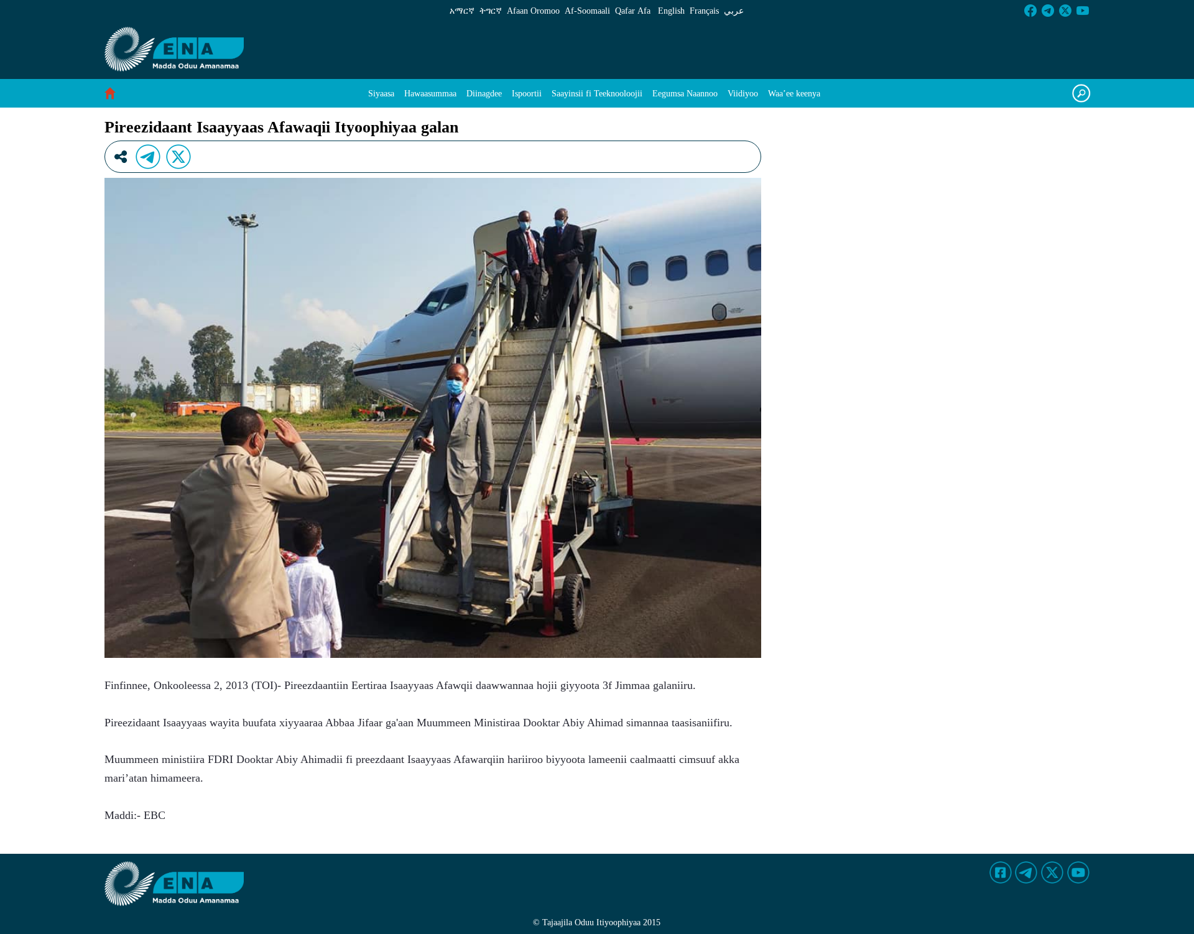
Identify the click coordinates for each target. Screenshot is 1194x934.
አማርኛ (462, 11)
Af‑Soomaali (587, 11)
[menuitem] (381, 93)
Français (704, 11)
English (671, 11)
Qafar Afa (632, 11)
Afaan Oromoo (533, 11)
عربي (734, 11)
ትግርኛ (490, 11)
